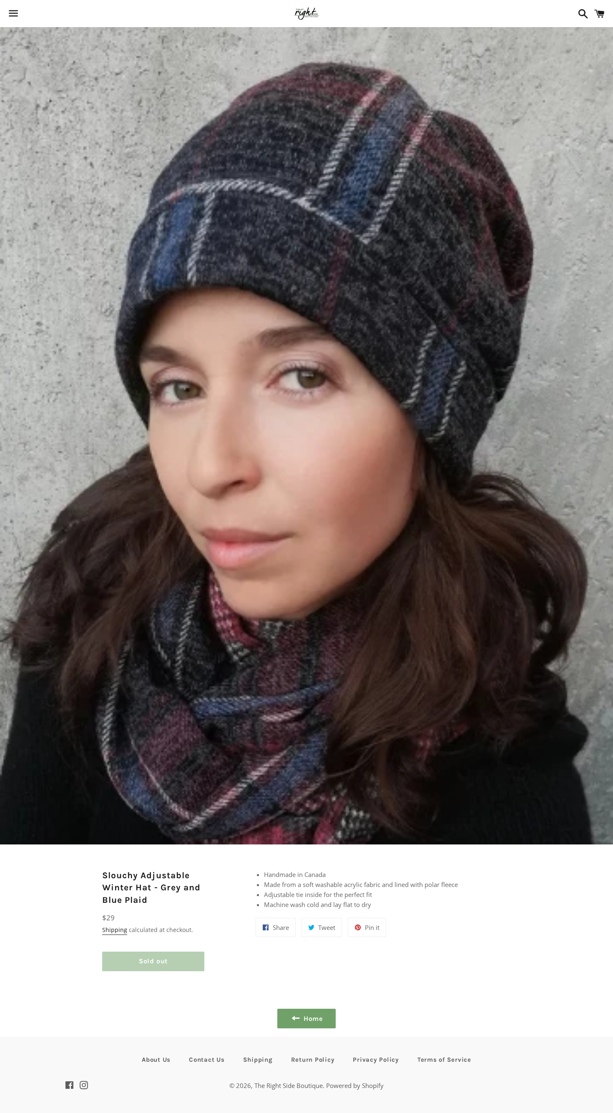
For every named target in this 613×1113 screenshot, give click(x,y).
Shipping (114, 930)
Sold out (153, 961)
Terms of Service (444, 1059)
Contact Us (207, 1059)
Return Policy (313, 1059)
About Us (156, 1059)
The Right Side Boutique (288, 1085)
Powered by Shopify (355, 1085)
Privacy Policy (376, 1059)
